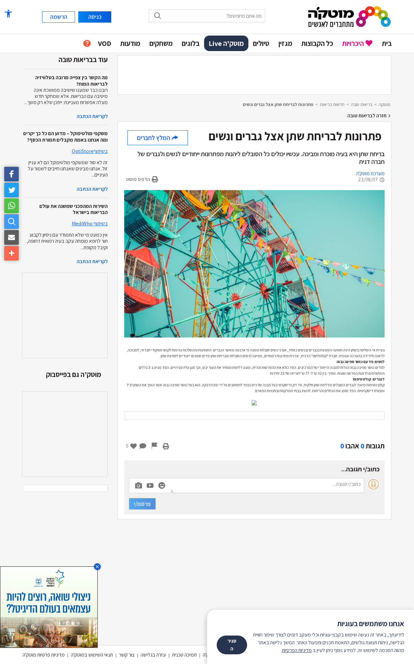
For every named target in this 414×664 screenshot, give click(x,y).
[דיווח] (154, 446)
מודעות (130, 43)
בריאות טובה (361, 104)
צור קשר (127, 654)
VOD (104, 43)
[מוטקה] (349, 16)
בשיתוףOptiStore (90, 151)
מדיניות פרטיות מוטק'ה (44, 654)
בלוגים (191, 43)
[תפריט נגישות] (8, 13)
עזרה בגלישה (153, 654)
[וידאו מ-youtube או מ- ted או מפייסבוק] (150, 485)
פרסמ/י (142, 504)
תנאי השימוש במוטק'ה (92, 654)
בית (387, 43)
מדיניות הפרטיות (297, 650)
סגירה (231, 644)
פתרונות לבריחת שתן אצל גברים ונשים (278, 104)
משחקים (161, 43)
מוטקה (384, 104)
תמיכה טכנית (184, 654)
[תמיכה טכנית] (87, 43)
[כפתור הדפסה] (165, 446)
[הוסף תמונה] (138, 484)
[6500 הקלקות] (48, 606)
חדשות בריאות (332, 104)
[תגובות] (143, 446)
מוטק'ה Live (226, 43)
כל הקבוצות (317, 43)
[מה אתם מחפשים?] (157, 15)
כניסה (95, 16)
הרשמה (58, 16)
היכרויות (353, 43)
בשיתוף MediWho (90, 223)
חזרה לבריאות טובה (367, 115)
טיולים (261, 43)
